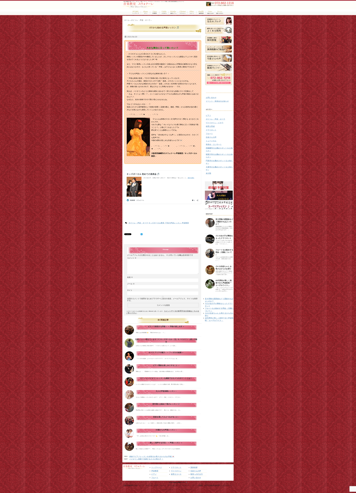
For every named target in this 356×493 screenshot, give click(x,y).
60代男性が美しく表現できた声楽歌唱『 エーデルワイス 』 (224, 283)
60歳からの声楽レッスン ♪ (166, 430)
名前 (130, 277)
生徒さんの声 (211, 137)
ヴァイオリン (176, 471)
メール (131, 284)
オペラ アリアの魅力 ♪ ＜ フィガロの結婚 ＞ (166, 352)
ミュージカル (211, 141)
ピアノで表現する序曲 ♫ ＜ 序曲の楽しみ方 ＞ (166, 326)
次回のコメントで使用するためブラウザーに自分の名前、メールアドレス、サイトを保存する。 (162, 299)
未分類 (208, 173)
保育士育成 (210, 126)
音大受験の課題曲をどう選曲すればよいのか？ (224, 221)
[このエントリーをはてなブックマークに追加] (141, 234)
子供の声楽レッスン (173, 223)
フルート (209, 134)
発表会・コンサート (214, 144)
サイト (129, 290)
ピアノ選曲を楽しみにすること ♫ (166, 365)
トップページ (156, 467)
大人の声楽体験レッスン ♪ (166, 391)
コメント (131, 258)
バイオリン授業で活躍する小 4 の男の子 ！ (146, 459)
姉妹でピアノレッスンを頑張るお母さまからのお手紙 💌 (151, 456)
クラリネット (211, 130)
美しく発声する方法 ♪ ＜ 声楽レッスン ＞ (166, 443)
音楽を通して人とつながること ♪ (166, 417)
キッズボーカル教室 (156, 223)
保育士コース (176, 474)
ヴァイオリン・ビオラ (214, 123)
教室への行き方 (196, 474)
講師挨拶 (193, 467)
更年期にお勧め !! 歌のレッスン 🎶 (166, 404)
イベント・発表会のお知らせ (217, 101)
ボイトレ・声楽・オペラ (138, 223)
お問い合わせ (211, 98)
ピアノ (208, 116)
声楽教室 (185, 223)
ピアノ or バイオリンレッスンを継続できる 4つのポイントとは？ (166, 378)
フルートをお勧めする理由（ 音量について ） (224, 252)
